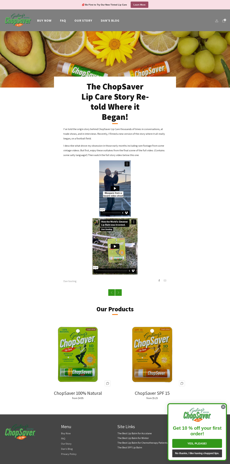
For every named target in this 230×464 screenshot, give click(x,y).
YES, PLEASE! (197, 443)
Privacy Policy (69, 454)
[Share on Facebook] (159, 280)
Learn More (139, 4)
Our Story (83, 20)
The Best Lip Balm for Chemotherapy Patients (142, 442)
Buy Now (44, 20)
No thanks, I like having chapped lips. (197, 453)
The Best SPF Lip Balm (129, 447)
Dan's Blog (110, 20)
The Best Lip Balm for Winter (133, 438)
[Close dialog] (223, 406)
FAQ (63, 20)
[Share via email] (165, 280)
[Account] (216, 20)
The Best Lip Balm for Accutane (134, 433)
